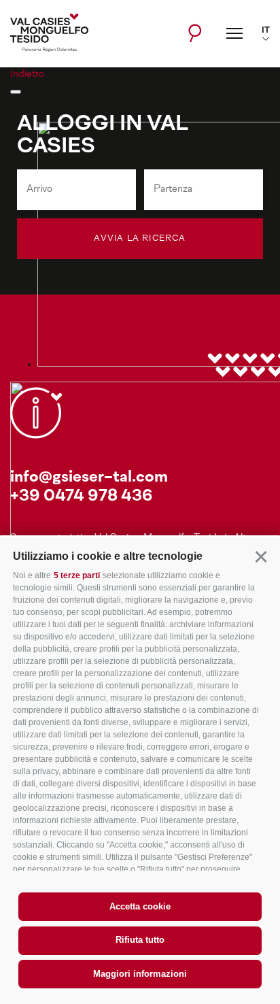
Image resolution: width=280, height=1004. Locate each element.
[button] (260, 556)
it (266, 31)
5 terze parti (77, 575)
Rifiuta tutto (140, 940)
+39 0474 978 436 (81, 497)
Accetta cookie (140, 906)
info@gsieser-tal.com (89, 478)
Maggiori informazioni (140, 974)
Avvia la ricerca (140, 239)
